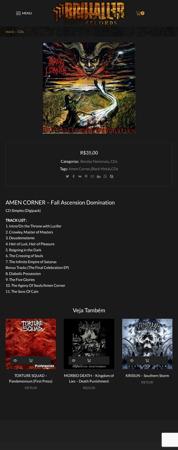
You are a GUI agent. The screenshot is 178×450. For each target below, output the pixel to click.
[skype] (111, 177)
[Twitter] (67, 177)
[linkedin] (99, 177)
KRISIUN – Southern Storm (147, 375)
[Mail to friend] (92, 177)
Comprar (30, 360)
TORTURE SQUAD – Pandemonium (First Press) (30, 378)
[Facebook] (73, 177)
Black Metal (100, 168)
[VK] (80, 177)
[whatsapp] (105, 177)
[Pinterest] (86, 177)
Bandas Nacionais (94, 161)
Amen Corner (79, 168)
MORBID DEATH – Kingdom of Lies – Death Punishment (89, 378)
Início (10, 32)
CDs (21, 32)
